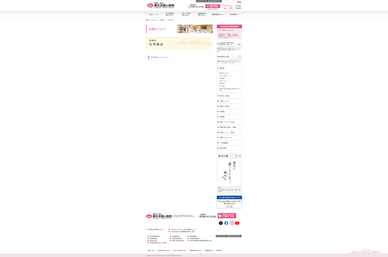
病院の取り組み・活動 (228, 127)
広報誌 (222, 111)
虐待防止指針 (153, 240)
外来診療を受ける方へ (164, 250)
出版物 (222, 117)
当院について (224, 101)
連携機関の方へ (209, 250)
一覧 (239, 156)
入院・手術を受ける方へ (180, 250)
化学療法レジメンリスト (160, 57)
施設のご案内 (224, 106)
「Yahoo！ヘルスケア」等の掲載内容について (183, 229)
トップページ (153, 20)
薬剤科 (162, 20)
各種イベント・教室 (227, 132)
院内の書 (223, 148)
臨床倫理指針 (153, 238)
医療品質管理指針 (177, 238)
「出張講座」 (224, 143)
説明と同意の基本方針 (178, 240)
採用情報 (219, 250)
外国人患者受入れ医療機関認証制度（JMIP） (183, 231)
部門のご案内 (224, 96)
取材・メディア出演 (227, 122)
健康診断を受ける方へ (196, 250)
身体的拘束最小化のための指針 (158, 242)
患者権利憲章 (175, 236)
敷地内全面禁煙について (156, 229)
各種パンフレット (226, 137)
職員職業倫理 (193, 236)
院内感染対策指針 (194, 238)
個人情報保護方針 (155, 236)
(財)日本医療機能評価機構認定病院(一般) (201, 240)
